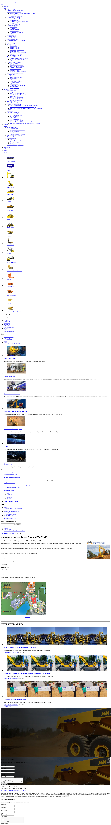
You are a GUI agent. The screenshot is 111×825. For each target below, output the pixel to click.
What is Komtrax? (14, 63)
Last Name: (3, 807)
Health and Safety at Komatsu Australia (13, 508)
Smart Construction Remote (16, 97)
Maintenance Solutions (12, 56)
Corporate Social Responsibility (17, 130)
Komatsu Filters (13, 27)
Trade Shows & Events (11, 501)
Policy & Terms (13, 78)
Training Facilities (14, 86)
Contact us (12, 139)
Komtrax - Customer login (16, 67)
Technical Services (14, 47)
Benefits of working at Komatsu (17, 134)
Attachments (7, 338)
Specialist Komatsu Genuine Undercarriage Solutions (22, 13)
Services (9, 44)
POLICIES (17, 790)
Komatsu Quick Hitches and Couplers (19, 21)
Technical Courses (14, 84)
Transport (6, 328)
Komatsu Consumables (12, 25)
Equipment (6, 6)
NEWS (2, 533)
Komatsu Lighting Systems (16, 32)
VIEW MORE (7, 706)
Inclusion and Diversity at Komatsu (15, 145)
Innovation (6, 89)
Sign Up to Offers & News (10, 518)
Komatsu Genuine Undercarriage (14, 12)
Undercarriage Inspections (16, 16)
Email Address (4, 771)
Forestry (6, 342)
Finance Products (14, 75)
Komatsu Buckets (14, 20)
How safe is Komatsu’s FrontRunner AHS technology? (23, 107)
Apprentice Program (11, 138)
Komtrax (9, 109)
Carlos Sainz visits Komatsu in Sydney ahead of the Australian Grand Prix (27, 673)
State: (2, 813)
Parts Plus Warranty (14, 48)
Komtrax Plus (10, 111)
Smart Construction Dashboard (17, 93)
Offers (2, 152)
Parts (5, 8)
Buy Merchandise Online (10, 514)
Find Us (6, 152)
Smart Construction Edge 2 (16, 98)
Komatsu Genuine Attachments (14, 17)
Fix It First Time (13, 46)
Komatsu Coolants (14, 31)
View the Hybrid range (15, 119)
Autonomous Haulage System (14, 104)
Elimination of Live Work (16, 54)
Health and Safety (14, 128)
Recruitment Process (14, 142)
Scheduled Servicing (14, 51)
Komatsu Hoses (13, 28)
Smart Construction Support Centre (15, 73)
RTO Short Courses (14, 82)
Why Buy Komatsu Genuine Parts (15, 10)
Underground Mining (9, 337)
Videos (8, 495)
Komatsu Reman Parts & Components (16, 40)
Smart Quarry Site (14, 96)
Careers (5, 126)
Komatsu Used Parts (11, 35)
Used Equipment (8, 339)
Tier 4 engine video (14, 116)
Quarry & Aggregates (9, 327)
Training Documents (14, 88)
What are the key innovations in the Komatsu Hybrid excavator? (25, 123)
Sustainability (7, 510)
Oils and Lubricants (14, 29)
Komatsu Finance (11, 74)
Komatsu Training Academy (13, 79)
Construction (7, 321)
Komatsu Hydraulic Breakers (17, 18)
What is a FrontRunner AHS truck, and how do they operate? (24, 105)
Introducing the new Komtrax (17, 66)
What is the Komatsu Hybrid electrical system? (21, 122)
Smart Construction (11, 90)
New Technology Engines (13, 112)
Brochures (9, 494)
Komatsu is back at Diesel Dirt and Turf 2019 (14, 531)
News (8, 493)
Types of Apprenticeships (16, 141)
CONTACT (23, 790)
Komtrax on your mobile (15, 69)
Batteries (12, 33)
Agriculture (6, 320)
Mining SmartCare (11, 101)
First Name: (3, 804)
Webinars (9, 498)
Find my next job (11, 136)
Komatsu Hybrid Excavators (13, 117)
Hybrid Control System (12, 39)
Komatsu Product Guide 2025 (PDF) (12, 343)
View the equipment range (16, 115)
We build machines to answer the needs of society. (19, 485)
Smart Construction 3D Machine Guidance (20, 94)
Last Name (3, 768)
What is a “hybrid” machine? (16, 120)
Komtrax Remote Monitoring (14, 62)
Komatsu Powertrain (11, 37)
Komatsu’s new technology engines (18, 113)
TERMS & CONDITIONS (7, 790)
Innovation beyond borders (13, 487)
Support (5, 42)
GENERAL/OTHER (9, 533)
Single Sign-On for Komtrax (16, 65)
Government (7, 323)
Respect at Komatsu (14, 131)
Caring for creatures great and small (15, 699)
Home (5, 526)
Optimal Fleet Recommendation (17, 59)
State (2, 774)
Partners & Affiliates (8, 515)
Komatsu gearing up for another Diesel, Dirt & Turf (20, 647)
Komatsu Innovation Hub (13, 103)
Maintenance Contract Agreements (18, 52)
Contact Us (6, 507)
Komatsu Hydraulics (11, 36)
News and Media (9, 490)
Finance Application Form (16, 77)
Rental (5, 341)
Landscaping (7, 324)
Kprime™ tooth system (15, 24)
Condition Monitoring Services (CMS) (19, 58)
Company (6, 124)
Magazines (9, 497)
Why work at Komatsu (12, 127)
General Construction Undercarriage (18, 14)
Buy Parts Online (11, 9)
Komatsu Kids (7, 512)
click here (27, 617)
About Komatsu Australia (12, 477)
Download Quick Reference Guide (18, 71)
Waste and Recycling (9, 331)
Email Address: (4, 810)
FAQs (11, 143)
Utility (5, 329)
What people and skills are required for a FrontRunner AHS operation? (26, 108)
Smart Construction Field (16, 100)
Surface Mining (7, 325)
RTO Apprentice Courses (16, 81)
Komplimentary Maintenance (17, 50)
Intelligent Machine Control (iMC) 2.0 (19, 92)
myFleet (12, 60)
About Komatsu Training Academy (18, 85)
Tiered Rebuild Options (15, 55)
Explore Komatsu (9, 483)
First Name (3, 765)
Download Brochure (14, 70)
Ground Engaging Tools (12, 23)
